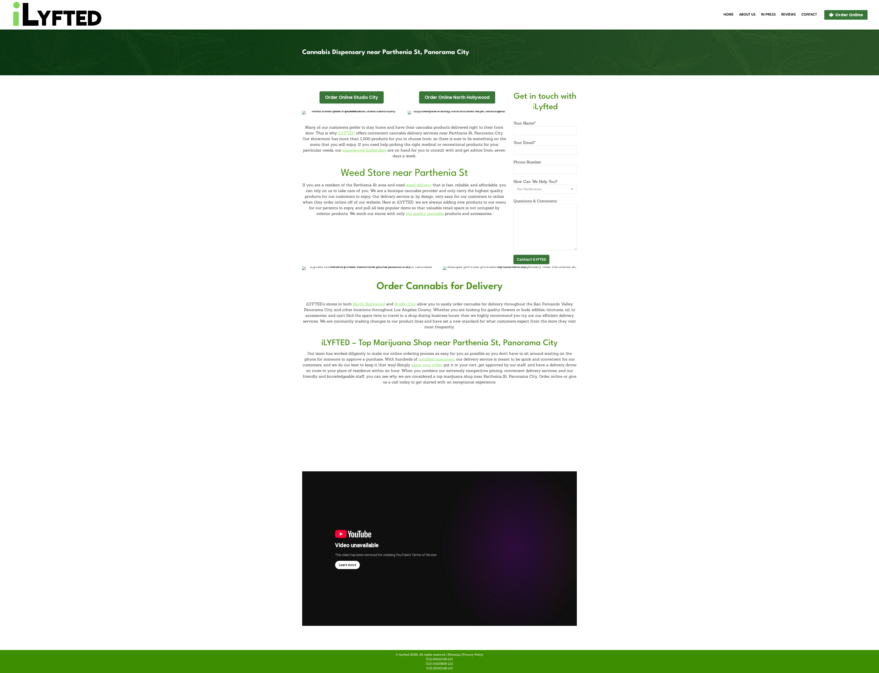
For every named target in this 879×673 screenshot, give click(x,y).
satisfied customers (436, 359)
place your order (426, 364)
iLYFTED (346, 133)
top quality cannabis (425, 213)
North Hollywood (369, 304)
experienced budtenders (364, 150)
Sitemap (454, 655)
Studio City (405, 304)
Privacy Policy (472, 655)
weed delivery (418, 184)
